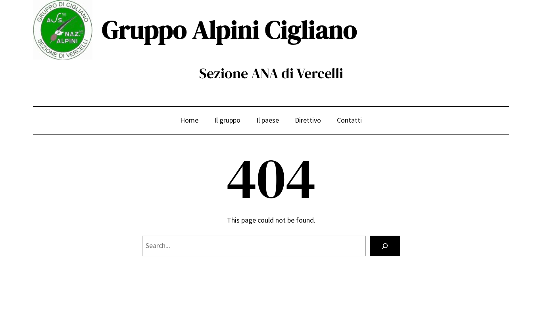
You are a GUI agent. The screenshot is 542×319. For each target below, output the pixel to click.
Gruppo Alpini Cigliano (229, 29)
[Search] (385, 246)
